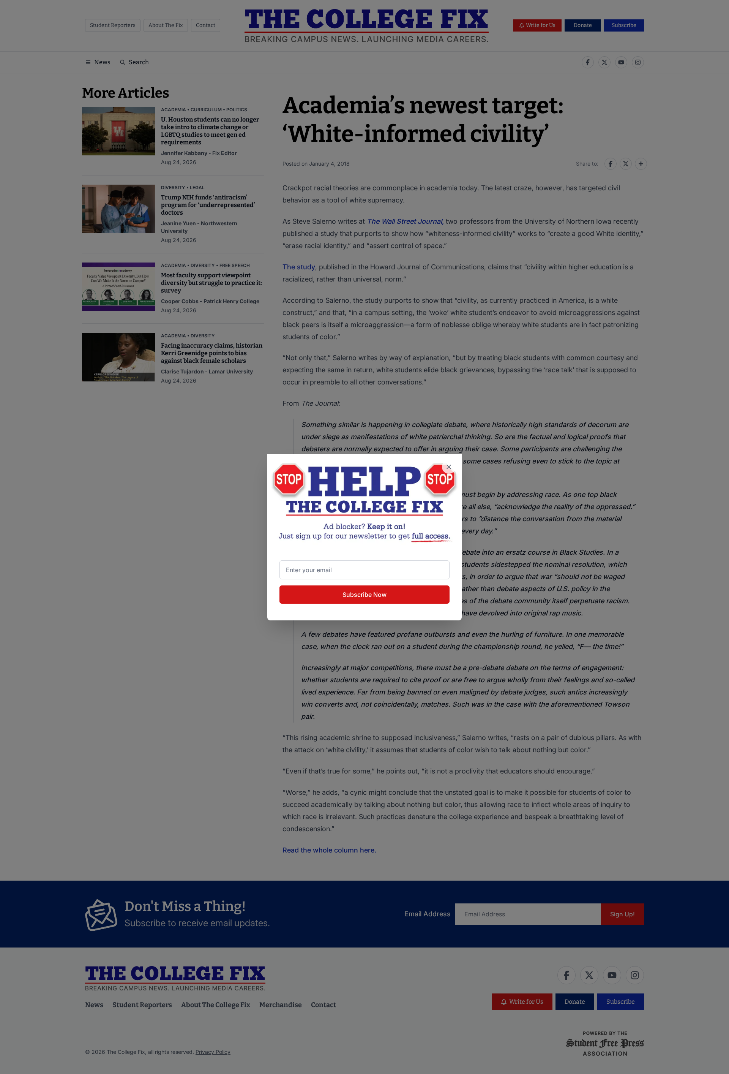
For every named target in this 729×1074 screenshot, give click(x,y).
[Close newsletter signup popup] (449, 467)
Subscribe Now (364, 594)
